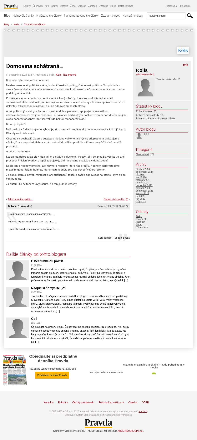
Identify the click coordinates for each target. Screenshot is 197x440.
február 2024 (142, 180)
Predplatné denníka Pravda (52, 375)
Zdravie (64, 6)
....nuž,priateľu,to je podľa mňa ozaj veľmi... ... (31, 214)
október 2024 (143, 169)
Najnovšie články (23, 15)
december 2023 (144, 185)
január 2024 (142, 182)
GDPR (145, 402)
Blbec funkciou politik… (20, 199)
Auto (47, 6)
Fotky (139, 216)
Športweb (38, 6)
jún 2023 (140, 199)
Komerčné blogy (133, 15)
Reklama (63, 402)
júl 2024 (140, 174)
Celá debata (104, 237)
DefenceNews (125, 6)
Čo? (34, 318)
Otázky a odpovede (83, 402)
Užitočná (103, 6)
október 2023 (143, 188)
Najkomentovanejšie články (81, 15)
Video (113, 6)
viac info (143, 411)
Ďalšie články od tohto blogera (36, 254)
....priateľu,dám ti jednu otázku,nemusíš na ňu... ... (33, 229)
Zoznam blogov (110, 15)
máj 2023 (141, 201)
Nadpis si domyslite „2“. (116, 199)
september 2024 (144, 172)
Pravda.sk (141, 219)
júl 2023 (140, 196)
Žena (73, 6)
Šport (139, 224)
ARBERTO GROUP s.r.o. (130, 431)
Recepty (140, 221)
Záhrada (92, 6)
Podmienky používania (111, 402)
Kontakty (49, 402)
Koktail (54, 6)
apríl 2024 (141, 177)
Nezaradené (69, 74)
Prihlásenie (185, 6)
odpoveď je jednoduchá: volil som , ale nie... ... (32, 221)
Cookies (132, 402)
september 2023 (144, 190)
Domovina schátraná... (35, 24)
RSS (185, 65)
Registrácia (171, 6)
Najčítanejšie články (49, 15)
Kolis (16, 24)
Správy (27, 6)
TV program (142, 227)
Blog (7, 15)
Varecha (82, 6)
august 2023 (142, 193)
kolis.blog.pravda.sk (145, 74)
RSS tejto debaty (121, 237)
